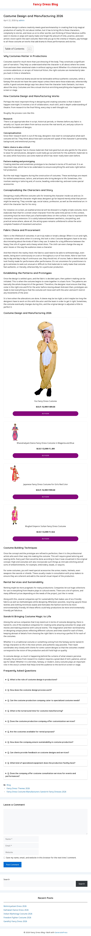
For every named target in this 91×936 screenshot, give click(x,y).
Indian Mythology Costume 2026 (18, 913)
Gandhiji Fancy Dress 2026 (15, 921)
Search (7, 879)
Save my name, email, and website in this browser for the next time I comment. (41, 857)
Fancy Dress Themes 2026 (18, 788)
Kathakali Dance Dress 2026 (16, 910)
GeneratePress (61, 932)
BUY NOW (45, 413)
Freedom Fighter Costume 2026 (17, 917)
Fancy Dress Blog (45, 4)
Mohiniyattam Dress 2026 (15, 906)
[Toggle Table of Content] (28, 49)
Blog (9, 785)
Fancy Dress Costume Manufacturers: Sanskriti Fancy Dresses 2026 (36, 791)
